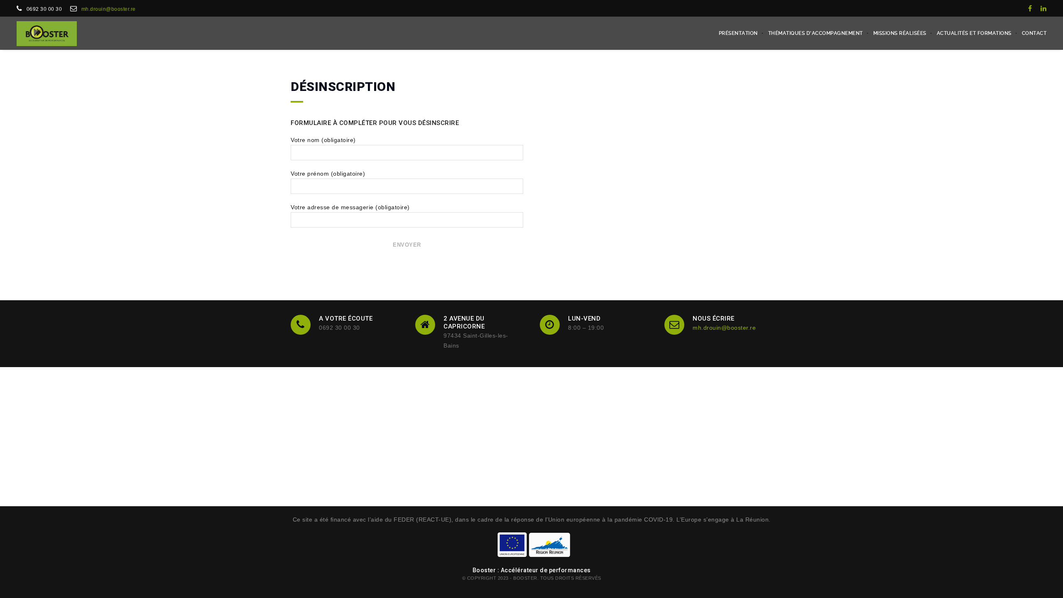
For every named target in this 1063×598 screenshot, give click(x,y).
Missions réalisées (899, 33)
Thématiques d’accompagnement (815, 33)
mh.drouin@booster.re (108, 9)
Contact (1034, 33)
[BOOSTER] (47, 33)
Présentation (738, 33)
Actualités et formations (974, 33)
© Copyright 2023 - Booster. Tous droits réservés (531, 578)
